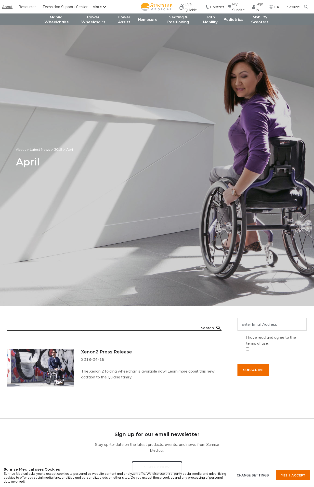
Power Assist (124, 19)
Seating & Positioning (178, 19)
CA (276, 6)
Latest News (40, 149)
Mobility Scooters (260, 19)
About (7, 6)
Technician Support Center (65, 6)
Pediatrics (233, 19)
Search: (293, 6)
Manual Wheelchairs (56, 19)
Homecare (147, 19)
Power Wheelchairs (93, 19)
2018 (58, 149)
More (97, 6)
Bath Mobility (210, 19)
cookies (63, 473)
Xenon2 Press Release (106, 352)
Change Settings (253, 475)
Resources (27, 6)
